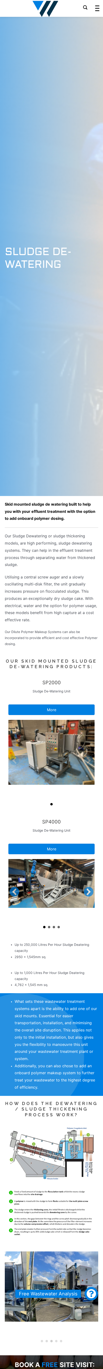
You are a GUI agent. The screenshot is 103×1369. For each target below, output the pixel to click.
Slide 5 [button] (61, 1341)
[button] (14, 760)
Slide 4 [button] (58, 927)
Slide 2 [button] (49, 927)
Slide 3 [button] (54, 927)
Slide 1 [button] (51, 804)
